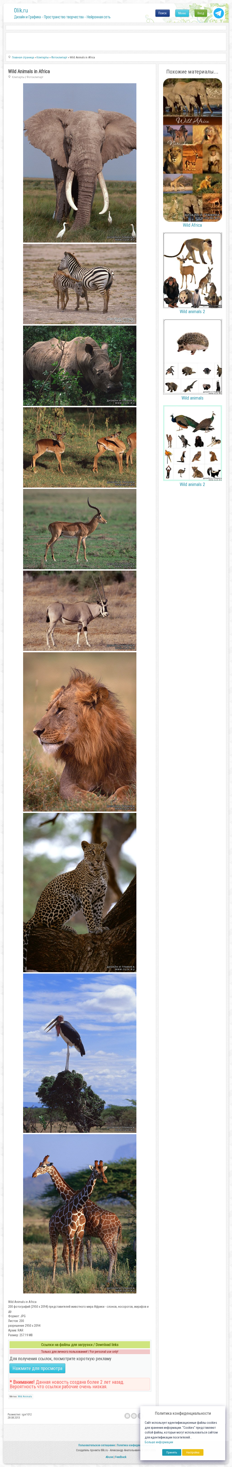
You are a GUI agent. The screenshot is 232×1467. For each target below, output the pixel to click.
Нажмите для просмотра (37, 1368)
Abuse (109, 1457)
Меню (182, 13)
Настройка (192, 1452)
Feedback (120, 1457)
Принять (171, 1452)
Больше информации (159, 1442)
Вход (201, 13)
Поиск (162, 13)
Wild (20, 1396)
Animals (27, 1396)
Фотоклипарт (35, 77)
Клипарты (18, 77)
